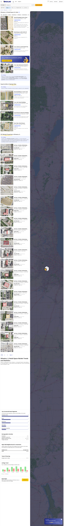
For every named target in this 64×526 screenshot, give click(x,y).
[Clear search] (32, 5)
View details (15, 23)
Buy (13, 1)
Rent (16, 1)
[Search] (33, 5)
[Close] (61, 519)
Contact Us (25, 479)
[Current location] (1, 15)
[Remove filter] (9, 8)
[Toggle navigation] (1, 2)
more (28, 27)
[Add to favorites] (12, 17)
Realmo (7, 2)
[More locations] (28, 15)
